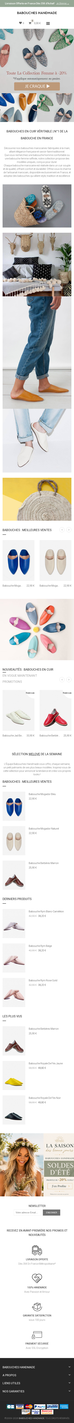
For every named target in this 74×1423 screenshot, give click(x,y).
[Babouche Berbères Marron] (14, 875)
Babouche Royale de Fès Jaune (46, 1063)
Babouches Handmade (31, 1418)
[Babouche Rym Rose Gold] (14, 992)
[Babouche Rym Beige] (14, 958)
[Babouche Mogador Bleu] (18, 560)
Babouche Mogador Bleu (16, 585)
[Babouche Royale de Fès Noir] (14, 1110)
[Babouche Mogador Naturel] (55, 560)
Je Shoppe (61, 3)
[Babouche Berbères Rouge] (55, 710)
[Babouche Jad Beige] (18, 710)
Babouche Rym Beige (40, 946)
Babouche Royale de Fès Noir (45, 1098)
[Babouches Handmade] (37, 13)
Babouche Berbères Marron (44, 863)
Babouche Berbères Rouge (54, 735)
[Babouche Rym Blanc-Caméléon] (14, 923)
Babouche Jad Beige (14, 735)
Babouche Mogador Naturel (55, 585)
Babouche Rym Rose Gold (43, 980)
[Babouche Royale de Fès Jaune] (14, 1075)
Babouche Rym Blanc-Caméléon (46, 911)
